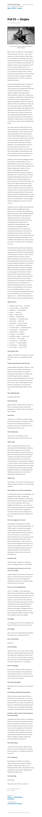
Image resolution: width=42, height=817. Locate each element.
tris (9, 22)
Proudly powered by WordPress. (22, 812)
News (9, 8)
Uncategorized (12, 790)
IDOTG (14, 8)
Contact (19, 8)
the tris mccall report (13, 4)
